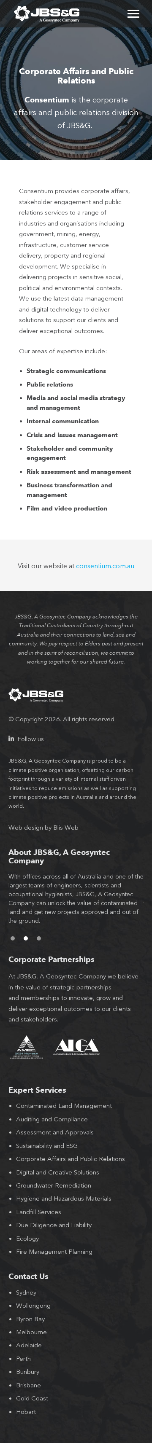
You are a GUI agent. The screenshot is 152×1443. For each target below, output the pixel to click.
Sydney (26, 1292)
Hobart (26, 1412)
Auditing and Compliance (52, 1119)
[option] (76, 903)
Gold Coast (32, 1398)
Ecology (27, 1238)
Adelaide (29, 1345)
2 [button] (26, 938)
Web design (25, 827)
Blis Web (66, 827)
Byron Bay (30, 1319)
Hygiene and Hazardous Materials (63, 1198)
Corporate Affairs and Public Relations (70, 1159)
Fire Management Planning (54, 1251)
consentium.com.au (105, 566)
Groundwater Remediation (53, 1185)
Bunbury (27, 1372)
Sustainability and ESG (47, 1146)
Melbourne (31, 1332)
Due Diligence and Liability (54, 1225)
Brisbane (28, 1385)
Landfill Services (38, 1212)
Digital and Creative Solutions (57, 1172)
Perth (23, 1358)
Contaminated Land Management (64, 1106)
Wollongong (33, 1305)
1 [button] (13, 938)
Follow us (30, 739)
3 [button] (39, 938)
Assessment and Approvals (55, 1132)
